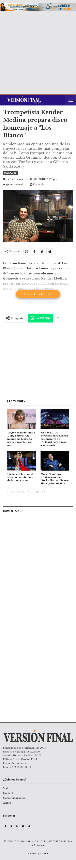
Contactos (9, 793)
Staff (6, 788)
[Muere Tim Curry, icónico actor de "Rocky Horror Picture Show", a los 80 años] (55, 461)
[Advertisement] (38, 51)
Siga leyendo (38, 294)
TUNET (44, 853)
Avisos (7, 802)
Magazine (10, 173)
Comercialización (14, 798)
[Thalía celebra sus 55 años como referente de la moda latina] (21, 461)
